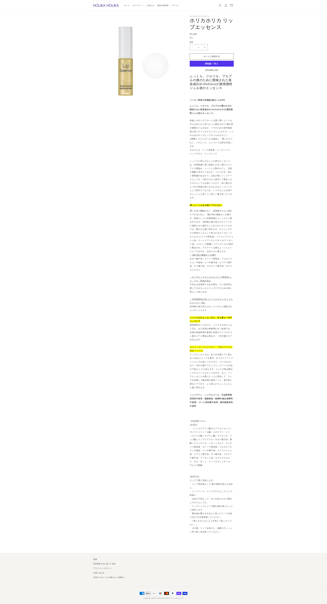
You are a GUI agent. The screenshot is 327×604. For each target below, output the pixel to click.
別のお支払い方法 (211, 70)
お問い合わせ (98, 573)
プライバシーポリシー (102, 568)
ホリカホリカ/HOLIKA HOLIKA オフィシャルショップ (166, 598)
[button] (138, 5)
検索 (95, 559)
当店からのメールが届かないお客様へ (109, 577)
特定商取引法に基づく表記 (104, 564)
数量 (191, 42)
